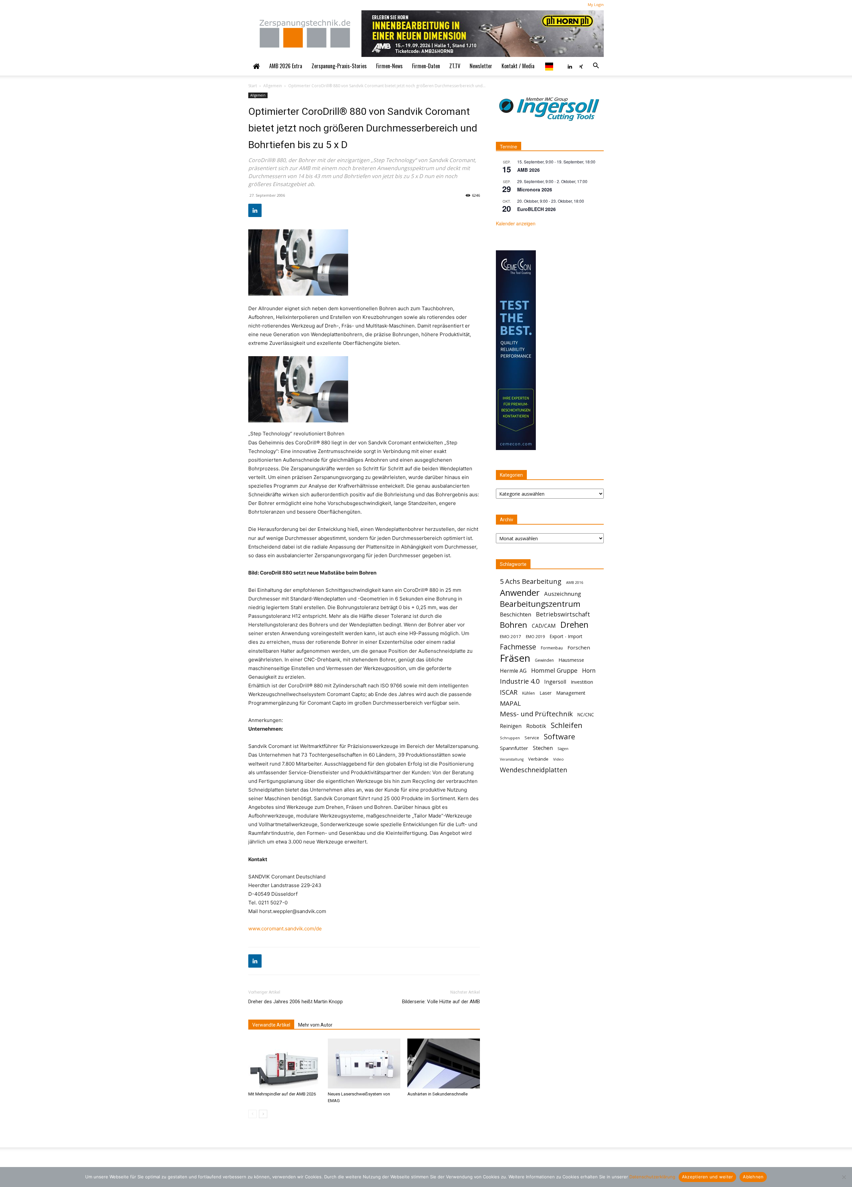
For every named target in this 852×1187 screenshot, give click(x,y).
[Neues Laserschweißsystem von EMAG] (364, 1063)
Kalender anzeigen (515, 223)
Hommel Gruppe (554, 670)
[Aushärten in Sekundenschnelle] (443, 1063)
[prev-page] (252, 1114)
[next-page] (263, 1114)
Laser (545, 693)
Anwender (519, 592)
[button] (596, 66)
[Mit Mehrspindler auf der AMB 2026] (284, 1063)
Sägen (562, 748)
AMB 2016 (574, 582)
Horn (589, 670)
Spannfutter (514, 748)
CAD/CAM (544, 625)
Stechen (543, 748)
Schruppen (510, 737)
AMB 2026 (528, 169)
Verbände (538, 759)
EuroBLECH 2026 (536, 209)
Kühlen (528, 693)
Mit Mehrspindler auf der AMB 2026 (282, 1093)
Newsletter (481, 66)
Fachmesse (518, 646)
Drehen (574, 624)
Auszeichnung (562, 593)
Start (252, 86)
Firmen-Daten (426, 66)
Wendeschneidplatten (533, 769)
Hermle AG (513, 670)
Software (559, 736)
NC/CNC (585, 715)
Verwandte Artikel (271, 1025)
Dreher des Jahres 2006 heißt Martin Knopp (295, 1002)
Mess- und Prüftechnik (536, 713)
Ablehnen (753, 1176)
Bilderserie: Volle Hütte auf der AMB (441, 1002)
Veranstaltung (512, 759)
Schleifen (566, 725)
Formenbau (552, 648)
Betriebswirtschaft (563, 614)
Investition (582, 682)
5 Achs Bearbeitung (530, 581)
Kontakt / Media (518, 66)
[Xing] (581, 66)
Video (558, 759)
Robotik (536, 725)
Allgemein (272, 86)
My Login (596, 4)
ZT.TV (454, 66)
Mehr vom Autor (315, 1025)
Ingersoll (555, 681)
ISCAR (509, 692)
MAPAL (510, 703)
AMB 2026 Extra (285, 66)
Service (532, 738)
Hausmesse (571, 659)
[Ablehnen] (843, 1177)
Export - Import (565, 636)
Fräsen (515, 658)
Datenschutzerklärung (652, 1176)
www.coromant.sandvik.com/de (285, 928)
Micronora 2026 (534, 189)
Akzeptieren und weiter (707, 1176)
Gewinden (544, 660)
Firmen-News (389, 66)
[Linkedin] (570, 66)
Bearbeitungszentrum (540, 603)
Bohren (513, 624)
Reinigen (511, 726)
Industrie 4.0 (519, 681)
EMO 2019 (535, 636)
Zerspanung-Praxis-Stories (339, 66)
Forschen (578, 647)
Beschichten (515, 614)
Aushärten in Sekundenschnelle (437, 1093)
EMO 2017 (510, 636)
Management (570, 693)
